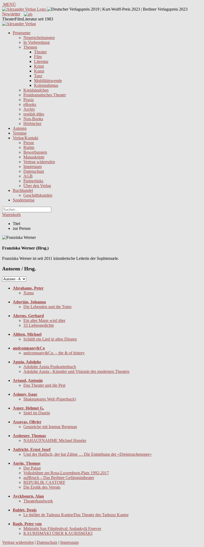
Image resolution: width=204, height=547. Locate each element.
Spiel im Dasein (36, 413)
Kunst (39, 71)
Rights (28, 147)
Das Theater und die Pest (44, 385)
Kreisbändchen (36, 90)
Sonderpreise (24, 200)
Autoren (20, 128)
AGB (28, 176)
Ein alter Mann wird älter (44, 320)
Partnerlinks (33, 181)
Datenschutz (33, 171)
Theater (40, 52)
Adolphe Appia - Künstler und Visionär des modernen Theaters (76, 371)
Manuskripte (33, 157)
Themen (30, 47)
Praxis (28, 99)
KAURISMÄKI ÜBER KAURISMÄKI (57, 533)
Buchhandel (23, 190)
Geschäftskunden (37, 195)
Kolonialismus (46, 85)
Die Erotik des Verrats (41, 487)
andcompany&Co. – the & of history (54, 353)
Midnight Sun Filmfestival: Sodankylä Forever (62, 528)
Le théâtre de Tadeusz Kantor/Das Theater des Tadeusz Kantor (76, 514)
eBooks (29, 104)
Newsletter (11, 14)
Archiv (29, 109)
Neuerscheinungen (39, 37)
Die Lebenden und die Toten (47, 306)
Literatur (41, 61)
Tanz (38, 76)
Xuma (28, 293)
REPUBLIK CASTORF (44, 482)
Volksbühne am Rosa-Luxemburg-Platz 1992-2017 (66, 473)
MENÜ (9, 4)
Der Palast (32, 468)
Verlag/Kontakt (25, 138)
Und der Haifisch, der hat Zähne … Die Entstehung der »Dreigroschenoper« (87, 454)
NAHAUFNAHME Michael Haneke (54, 440)
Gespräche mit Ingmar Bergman (50, 426)
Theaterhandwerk (38, 501)
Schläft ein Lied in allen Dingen (50, 339)
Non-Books (33, 119)
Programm (21, 33)
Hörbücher (32, 123)
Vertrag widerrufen (39, 162)
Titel (16, 223)
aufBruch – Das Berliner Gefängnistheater (58, 477)
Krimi (39, 66)
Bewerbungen (35, 152)
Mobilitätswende (48, 80)
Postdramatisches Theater (44, 95)
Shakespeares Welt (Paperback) (49, 399)
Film (38, 56)
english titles (33, 114)
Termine (20, 133)
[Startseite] (19, 23)
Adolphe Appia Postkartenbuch (49, 366)
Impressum (32, 166)
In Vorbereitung (36, 42)
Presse (28, 142)
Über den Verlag (37, 185)
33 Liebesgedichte (38, 325)
